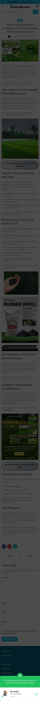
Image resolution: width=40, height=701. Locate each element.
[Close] (37, 347)
